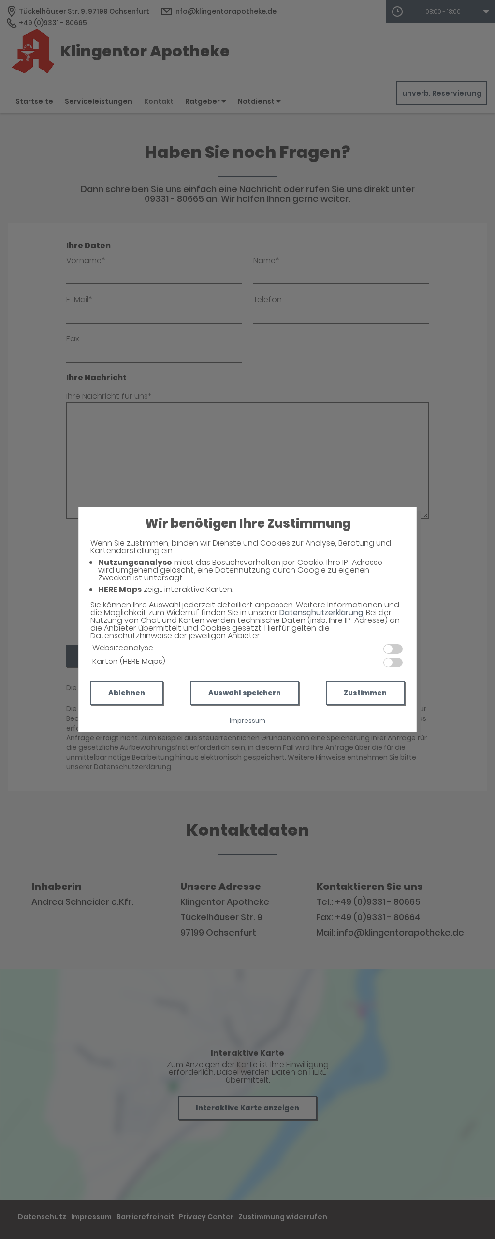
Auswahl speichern (244, 693)
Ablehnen (126, 693)
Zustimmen (365, 693)
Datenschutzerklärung (321, 612)
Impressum (247, 720)
